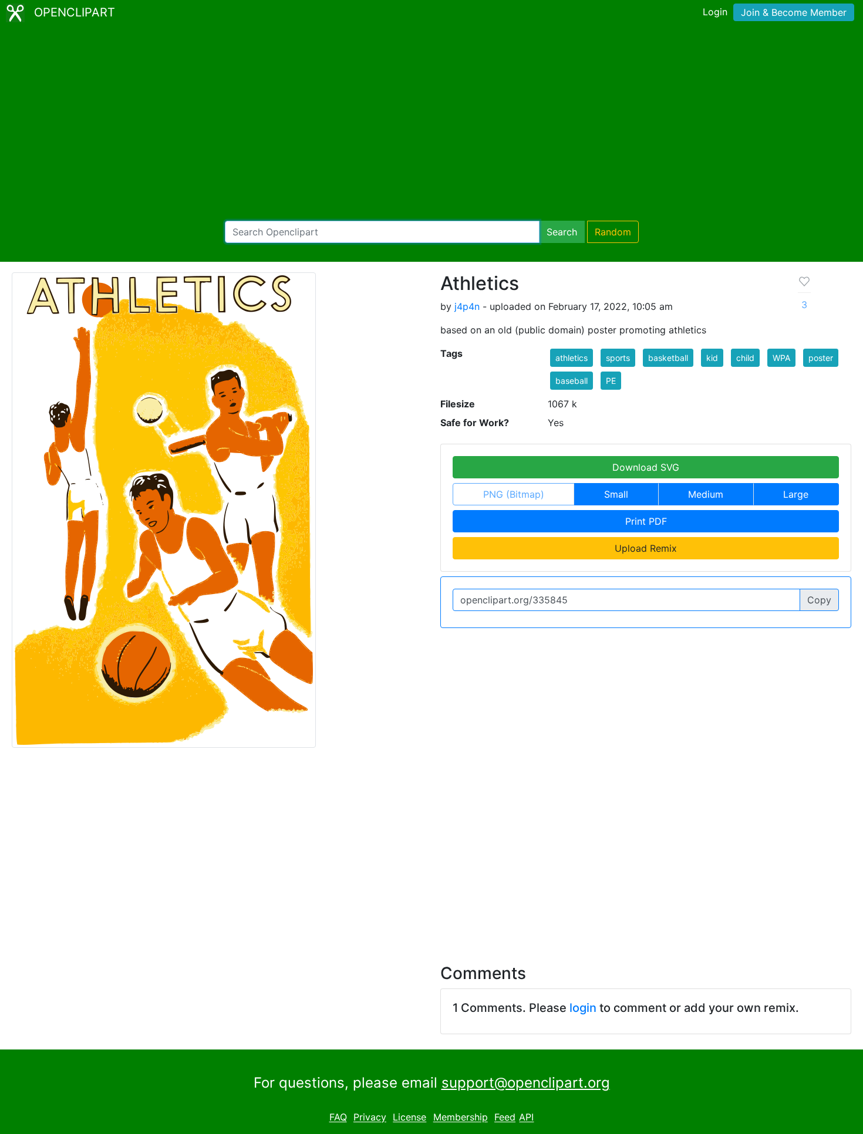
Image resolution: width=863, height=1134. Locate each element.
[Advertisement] (431, 123)
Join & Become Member (794, 12)
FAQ (338, 1117)
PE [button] (611, 381)
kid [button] (712, 358)
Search (562, 232)
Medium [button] (705, 494)
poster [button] (820, 358)
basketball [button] (668, 358)
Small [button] (616, 494)
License (409, 1117)
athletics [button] (571, 358)
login (582, 1008)
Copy (819, 600)
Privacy (369, 1117)
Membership (460, 1117)
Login (715, 12)
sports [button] (618, 358)
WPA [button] (781, 358)
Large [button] (795, 494)
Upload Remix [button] (646, 548)
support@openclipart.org (525, 1082)
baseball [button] (571, 381)
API (526, 1117)
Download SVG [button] (645, 467)
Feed (504, 1117)
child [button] (745, 358)
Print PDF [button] (646, 521)
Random (613, 232)
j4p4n (467, 306)
